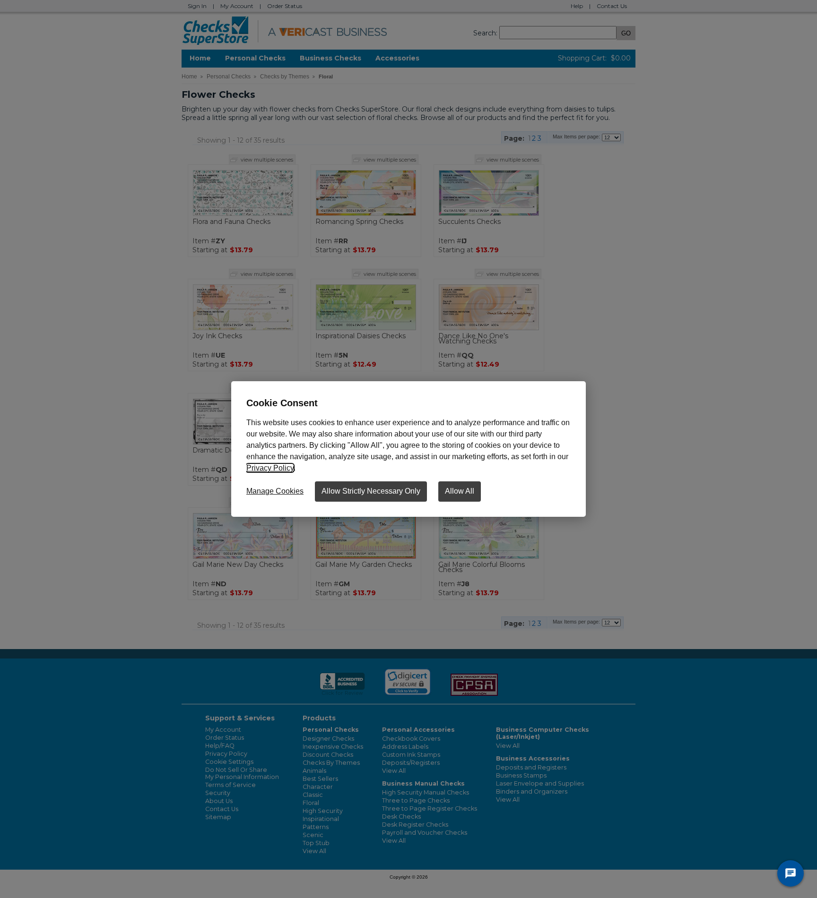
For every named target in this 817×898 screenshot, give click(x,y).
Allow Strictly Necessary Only (371, 491)
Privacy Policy (270, 468)
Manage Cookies (275, 491)
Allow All (459, 491)
